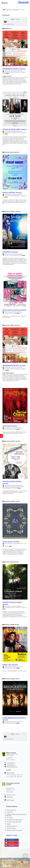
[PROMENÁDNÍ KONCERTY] (15, 48)
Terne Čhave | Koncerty (9, 426)
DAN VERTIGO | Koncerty (10, 252)
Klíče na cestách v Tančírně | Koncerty (14, 310)
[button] (6, 19)
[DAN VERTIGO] (15, 231)
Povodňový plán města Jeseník (14, 819)
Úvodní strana (23, 2)
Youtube (11, 842)
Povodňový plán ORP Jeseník (14, 822)
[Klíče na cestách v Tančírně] (15, 289)
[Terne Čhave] (15, 405)
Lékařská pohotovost (12, 826)
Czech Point (10, 812)
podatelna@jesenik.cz (12, 766)
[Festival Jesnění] (15, 521)
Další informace (10, 800)
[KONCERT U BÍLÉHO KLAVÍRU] (15, 461)
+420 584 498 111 (11, 763)
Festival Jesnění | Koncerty (10, 542)
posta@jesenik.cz (11, 765)
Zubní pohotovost (11, 828)
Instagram (12, 845)
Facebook (11, 840)
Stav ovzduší (10, 817)
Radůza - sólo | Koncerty (10, 665)
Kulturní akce (16, 9)
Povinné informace (11, 810)
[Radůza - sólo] (15, 644)
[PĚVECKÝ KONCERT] (15, 172)
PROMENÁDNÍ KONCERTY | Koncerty (14, 69)
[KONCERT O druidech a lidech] (15, 582)
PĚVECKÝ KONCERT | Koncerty (12, 192)
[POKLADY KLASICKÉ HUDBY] (15, 109)
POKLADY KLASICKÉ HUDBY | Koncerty (14, 129)
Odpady (9, 824)
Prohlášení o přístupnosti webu (14, 830)
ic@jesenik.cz (10, 797)
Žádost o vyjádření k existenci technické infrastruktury (15, 814)
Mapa (7, 73)
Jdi (5, 21)
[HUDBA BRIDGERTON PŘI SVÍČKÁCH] (15, 698)
